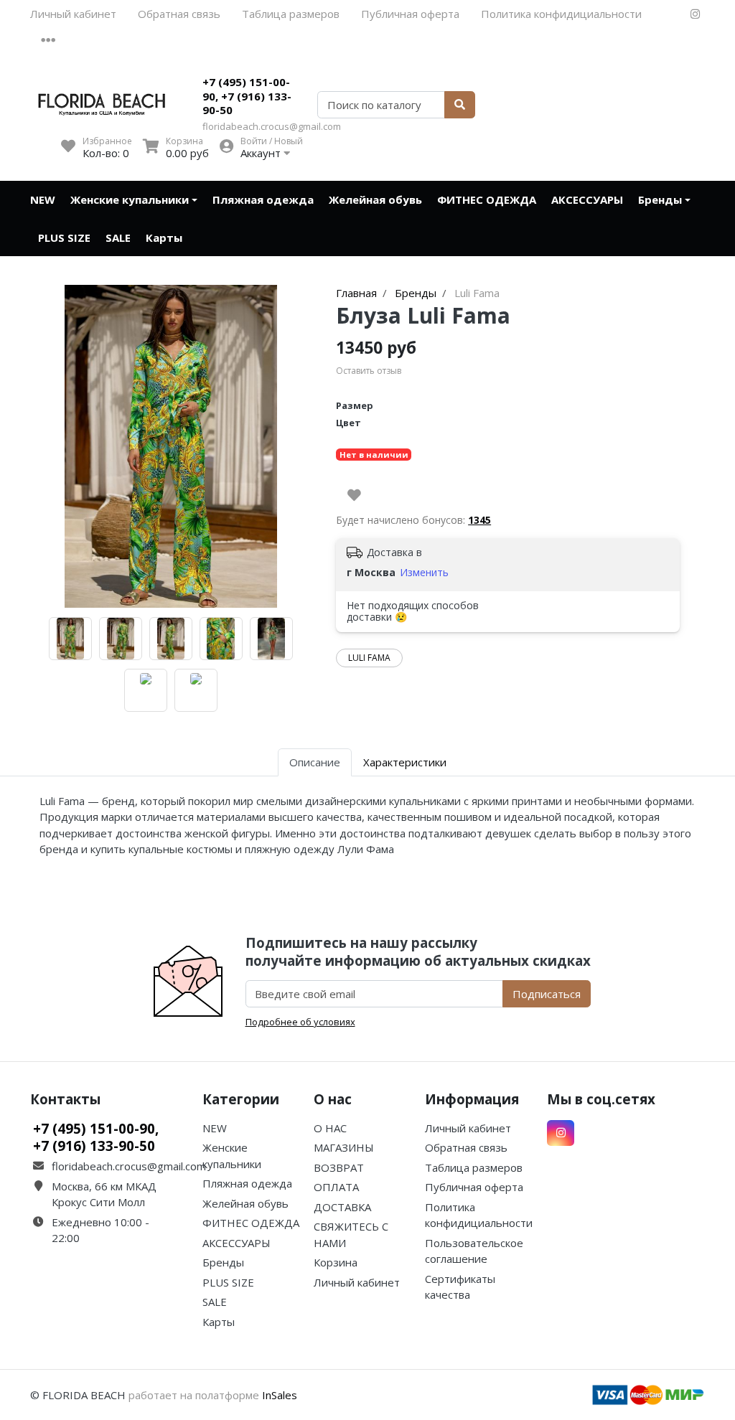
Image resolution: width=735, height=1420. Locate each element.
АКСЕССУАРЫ (587, 199)
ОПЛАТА (336, 1187)
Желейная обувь (375, 199)
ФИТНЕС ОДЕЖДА (486, 199)
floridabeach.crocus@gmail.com (271, 126)
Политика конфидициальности (561, 13)
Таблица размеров (291, 13)
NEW (42, 199)
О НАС (330, 1128)
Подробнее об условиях (300, 1021)
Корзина (335, 1262)
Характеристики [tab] (404, 762)
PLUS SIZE (64, 237)
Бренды (660, 199)
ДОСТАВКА (342, 1207)
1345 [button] (479, 520)
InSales (279, 1395)
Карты (164, 237)
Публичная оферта (410, 13)
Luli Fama (369, 658)
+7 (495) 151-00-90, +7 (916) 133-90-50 (246, 96)
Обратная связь (179, 13)
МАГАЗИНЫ (344, 1147)
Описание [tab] (314, 762)
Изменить (424, 572)
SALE (118, 237)
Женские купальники (129, 199)
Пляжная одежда (263, 199)
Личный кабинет (73, 13)
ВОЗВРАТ (339, 1167)
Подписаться (546, 994)
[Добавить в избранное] (354, 495)
